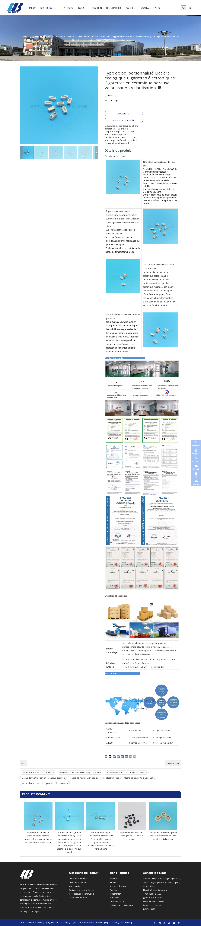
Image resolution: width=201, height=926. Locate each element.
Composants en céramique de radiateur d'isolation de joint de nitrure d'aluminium (163, 835)
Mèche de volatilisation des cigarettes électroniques (94, 777)
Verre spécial (74, 886)
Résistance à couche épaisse (81, 890)
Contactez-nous (117, 901)
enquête (122, 113)
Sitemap (128, 922)
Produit (113, 882)
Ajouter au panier (122, 120)
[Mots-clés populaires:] (183, 7)
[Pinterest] (178, 923)
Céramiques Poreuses (78, 878)
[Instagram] (174, 923)
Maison (113, 878)
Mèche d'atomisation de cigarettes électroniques (45, 783)
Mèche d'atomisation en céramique (38, 772)
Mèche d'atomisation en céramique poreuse (80, 772)
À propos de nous (118, 886)
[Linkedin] (159, 923)
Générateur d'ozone (78, 897)
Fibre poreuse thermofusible (81, 893)
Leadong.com (117, 922)
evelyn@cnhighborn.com (156, 890)
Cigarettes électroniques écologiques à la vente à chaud (132, 835)
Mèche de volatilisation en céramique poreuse (43, 777)
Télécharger (115, 893)
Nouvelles (114, 897)
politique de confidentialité (121, 905)
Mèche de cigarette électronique (139, 777)
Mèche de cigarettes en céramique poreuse (126, 772)
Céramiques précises (78, 882)
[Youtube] (169, 923)
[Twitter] (164, 923)
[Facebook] (155, 923)
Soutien (113, 890)
